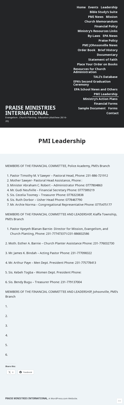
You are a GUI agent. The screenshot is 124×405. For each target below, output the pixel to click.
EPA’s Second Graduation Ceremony (92, 83)
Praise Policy (107, 40)
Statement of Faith (102, 59)
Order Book (86, 50)
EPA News (110, 36)
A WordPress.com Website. (63, 398)
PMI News (95, 17)
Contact (112, 113)
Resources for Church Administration (89, 70)
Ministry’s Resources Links (97, 31)
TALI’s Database (105, 77)
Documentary (107, 55)
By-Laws (94, 36)
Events (93, 7)
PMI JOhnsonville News (99, 45)
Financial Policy (105, 26)
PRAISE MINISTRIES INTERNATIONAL (30, 110)
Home (81, 7)
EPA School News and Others (95, 89)
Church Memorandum (101, 21)
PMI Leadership (105, 94)
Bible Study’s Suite (103, 12)
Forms (112, 108)
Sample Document (92, 108)
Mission (111, 17)
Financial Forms (105, 103)
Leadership (109, 7)
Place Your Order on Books (97, 64)
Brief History (107, 50)
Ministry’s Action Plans (100, 99)
